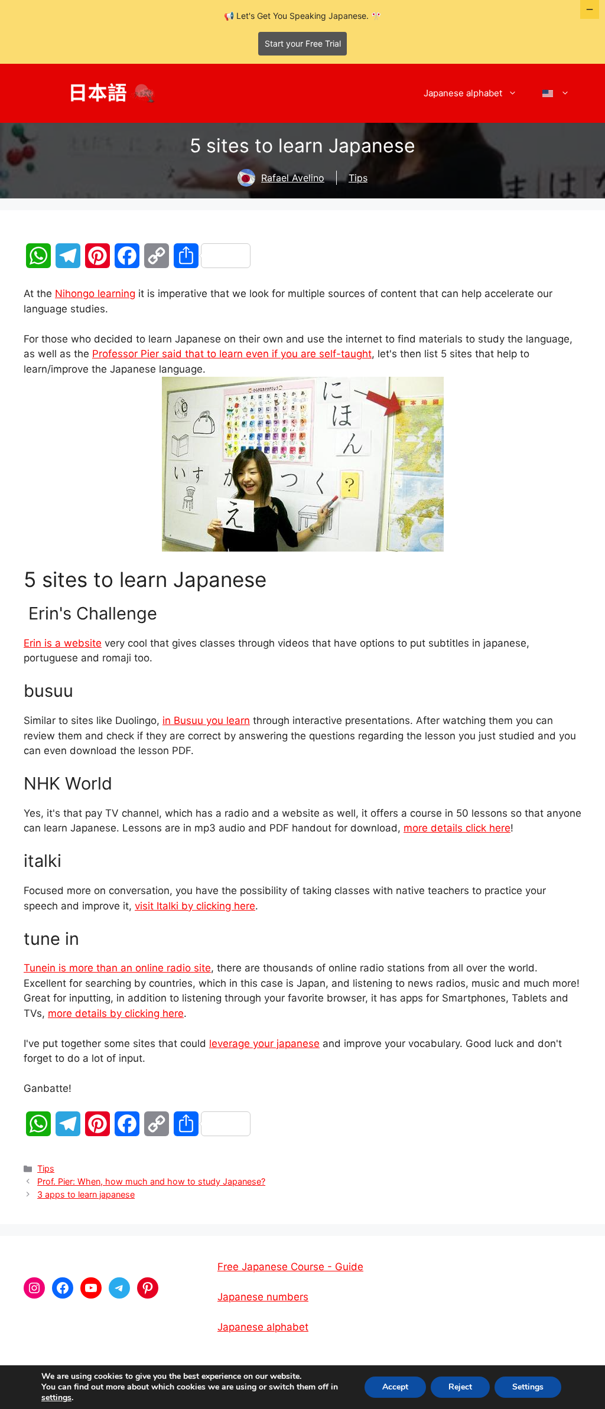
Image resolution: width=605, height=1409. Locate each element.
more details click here (457, 828)
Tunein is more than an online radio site (117, 968)
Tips (358, 178)
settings (56, 1397)
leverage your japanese (264, 1043)
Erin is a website (63, 643)
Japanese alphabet (463, 93)
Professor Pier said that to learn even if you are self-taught (232, 354)
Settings (528, 1386)
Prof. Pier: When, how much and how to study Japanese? (151, 1181)
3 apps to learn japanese (86, 1194)
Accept (395, 1386)
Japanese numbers (262, 1297)
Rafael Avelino (292, 178)
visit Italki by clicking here (195, 906)
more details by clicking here (116, 1013)
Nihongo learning (95, 293)
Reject (460, 1386)
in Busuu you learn (206, 720)
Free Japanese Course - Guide (290, 1267)
